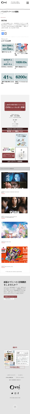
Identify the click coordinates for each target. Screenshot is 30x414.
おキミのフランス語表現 (15, 161)
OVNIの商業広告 (9, 377)
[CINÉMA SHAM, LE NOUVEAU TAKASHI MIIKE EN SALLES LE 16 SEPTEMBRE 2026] (10, 219)
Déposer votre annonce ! (15, 129)
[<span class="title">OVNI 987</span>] (15, 350)
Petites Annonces (15, 116)
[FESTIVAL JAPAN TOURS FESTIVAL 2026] (7, 269)
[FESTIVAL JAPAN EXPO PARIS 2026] (6, 244)
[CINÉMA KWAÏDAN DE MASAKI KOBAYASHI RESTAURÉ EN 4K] (10, 194)
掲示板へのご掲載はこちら (15, 131)
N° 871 (2, 13)
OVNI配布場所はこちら (9, 298)
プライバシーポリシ (20, 377)
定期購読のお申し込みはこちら (10, 296)
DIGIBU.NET (12, 168)
